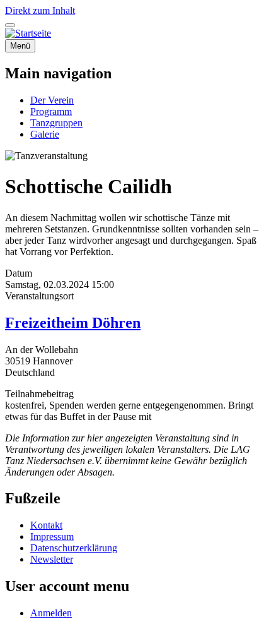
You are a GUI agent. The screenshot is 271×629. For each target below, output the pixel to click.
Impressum (52, 536)
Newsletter (51, 559)
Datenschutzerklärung (73, 547)
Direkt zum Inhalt (40, 10)
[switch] (10, 25)
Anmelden (51, 613)
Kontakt (46, 525)
